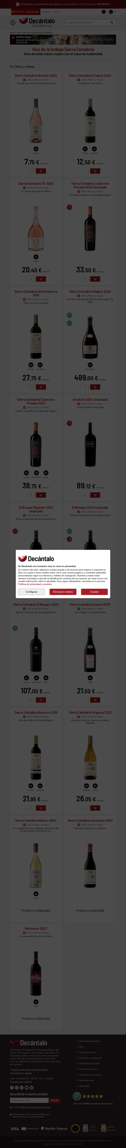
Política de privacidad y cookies (35, 584)
